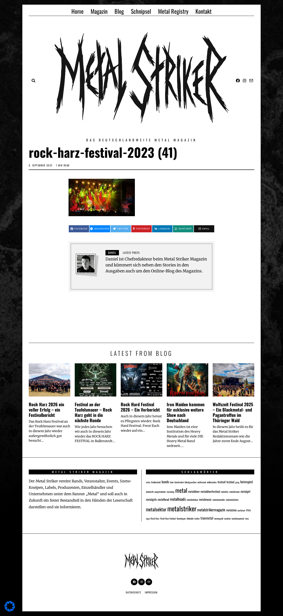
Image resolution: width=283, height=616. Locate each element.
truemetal (207, 517)
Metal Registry (173, 11)
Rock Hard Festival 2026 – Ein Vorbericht (140, 407)
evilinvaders (212, 482)
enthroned (201, 482)
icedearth (150, 491)
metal (181, 490)
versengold (218, 518)
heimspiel (246, 481)
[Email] (251, 80)
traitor (197, 518)
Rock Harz (155, 518)
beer (172, 482)
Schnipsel (141, 11)
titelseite (190, 518)
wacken (227, 518)
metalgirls (151, 499)
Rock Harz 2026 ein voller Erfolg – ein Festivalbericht (46, 409)
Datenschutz (133, 592)
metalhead (163, 499)
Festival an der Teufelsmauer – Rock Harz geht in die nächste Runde (93, 412)
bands (165, 481)
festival (230, 482)
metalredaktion (232, 499)
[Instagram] (244, 80)
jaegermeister (160, 491)
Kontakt (203, 11)
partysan (241, 510)
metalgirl (245, 491)
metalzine (231, 510)
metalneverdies (218, 499)
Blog (119, 11)
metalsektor (156, 509)
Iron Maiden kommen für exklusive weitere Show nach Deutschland (186, 412)
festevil (222, 482)
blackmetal (179, 482)
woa (247, 518)
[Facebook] (238, 80)
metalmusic (205, 499)
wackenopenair (237, 518)
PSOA (248, 510)
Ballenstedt (156, 482)
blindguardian (191, 482)
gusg (237, 482)
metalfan (224, 491)
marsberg (170, 491)
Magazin (99, 11)
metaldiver (194, 491)
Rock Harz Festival (168, 518)
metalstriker (181, 508)
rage (148, 518)
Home (77, 11)
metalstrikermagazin (211, 509)
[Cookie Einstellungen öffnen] (9, 610)
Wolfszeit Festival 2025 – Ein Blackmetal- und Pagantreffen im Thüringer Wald (233, 412)
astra (148, 482)
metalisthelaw (192, 499)
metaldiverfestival (210, 491)
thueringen (181, 518)
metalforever (234, 491)
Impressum (151, 592)
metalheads (178, 499)
